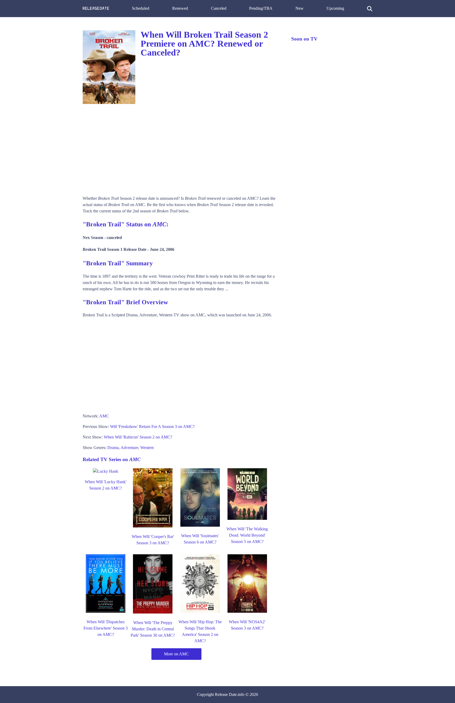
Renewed (180, 8)
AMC (104, 416)
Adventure (129, 447)
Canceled (218, 8)
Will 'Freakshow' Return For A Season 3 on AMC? (152, 426)
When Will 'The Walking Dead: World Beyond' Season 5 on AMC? (247, 535)
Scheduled (140, 8)
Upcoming (335, 8)
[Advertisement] (182, 148)
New (299, 8)
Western (147, 447)
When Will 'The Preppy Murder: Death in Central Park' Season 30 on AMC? (153, 628)
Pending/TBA (261, 8)
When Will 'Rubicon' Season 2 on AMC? (138, 437)
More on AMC (176, 654)
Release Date (226, 694)
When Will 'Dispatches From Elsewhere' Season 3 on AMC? (105, 628)
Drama (113, 447)
